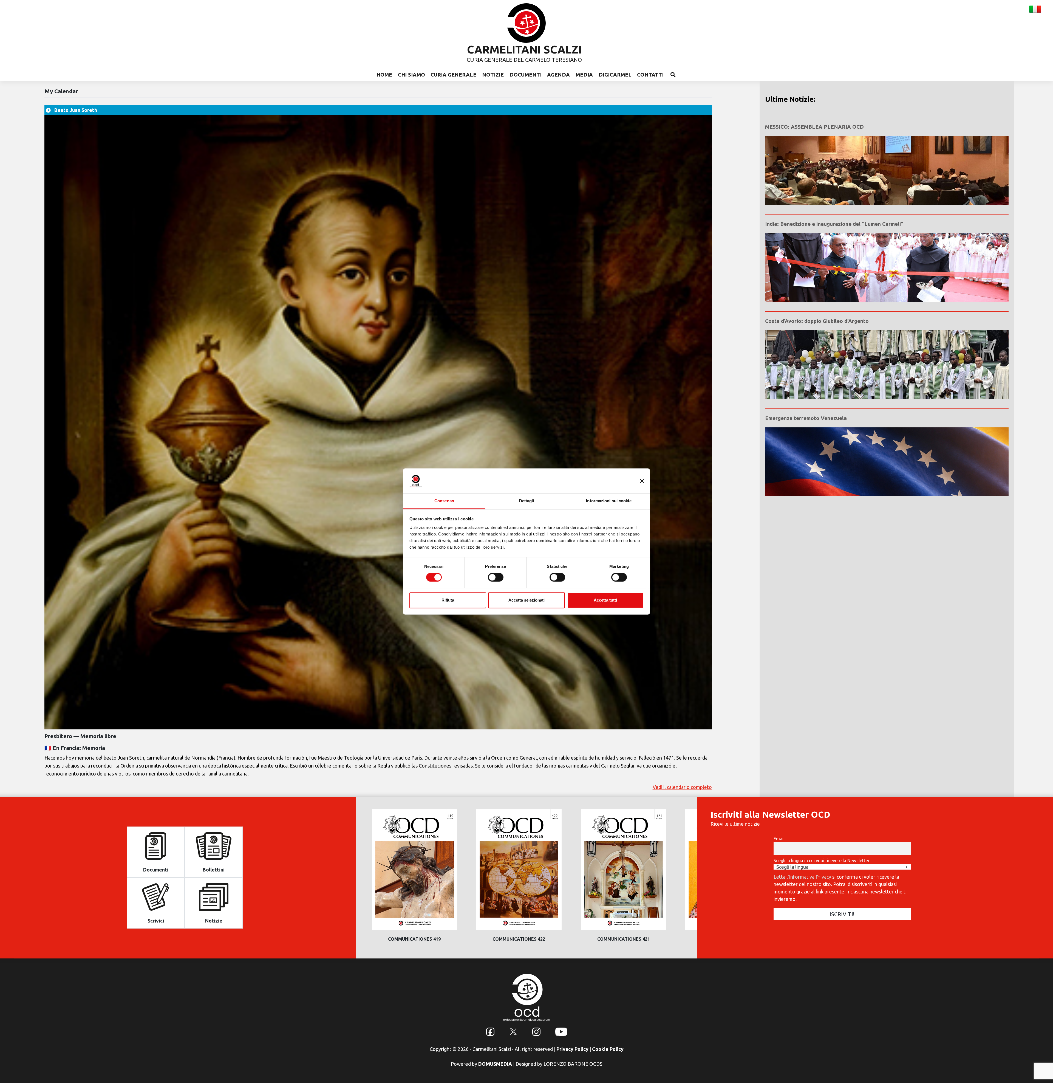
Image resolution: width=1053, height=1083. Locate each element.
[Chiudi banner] (642, 481)
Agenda (558, 75)
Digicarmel (615, 75)
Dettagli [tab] (526, 500)
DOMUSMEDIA (495, 1064)
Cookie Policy (608, 1049)
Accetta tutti (605, 600)
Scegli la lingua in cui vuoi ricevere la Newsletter (822, 860)
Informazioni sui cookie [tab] (608, 500)
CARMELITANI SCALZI (524, 49)
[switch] (495, 577)
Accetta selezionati (526, 600)
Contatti (650, 75)
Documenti (525, 75)
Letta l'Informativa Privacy (802, 876)
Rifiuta (447, 600)
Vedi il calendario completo (682, 787)
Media (584, 75)
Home (384, 75)
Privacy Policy (572, 1049)
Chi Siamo (411, 75)
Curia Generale (453, 75)
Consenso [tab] (444, 500)
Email (779, 838)
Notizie (493, 75)
